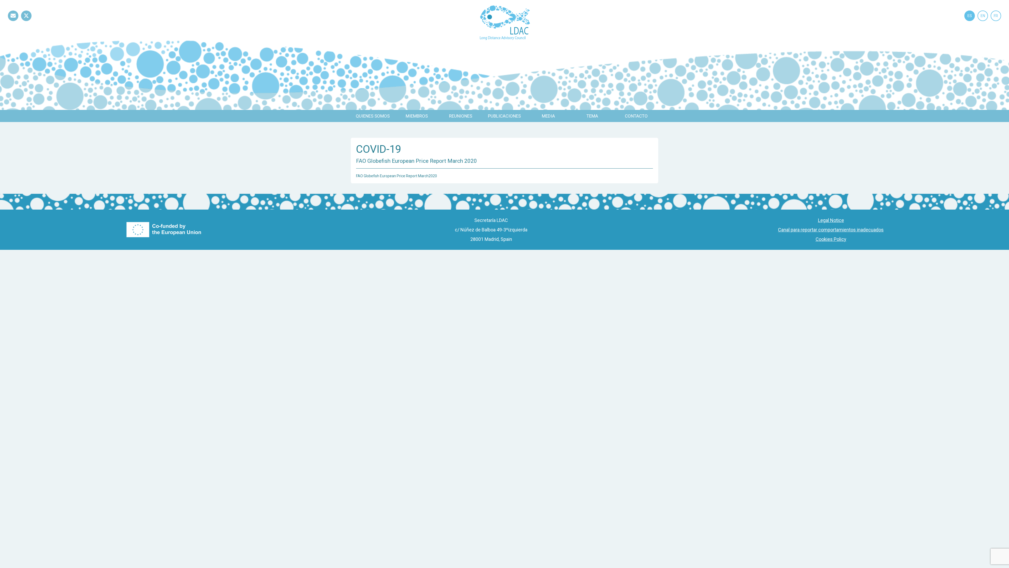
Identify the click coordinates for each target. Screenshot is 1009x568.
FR (996, 16)
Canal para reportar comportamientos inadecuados (831, 229)
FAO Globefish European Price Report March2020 (396, 176)
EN (983, 16)
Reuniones (460, 116)
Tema (592, 116)
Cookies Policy (831, 239)
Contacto (636, 116)
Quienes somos (373, 116)
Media (548, 116)
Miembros (417, 116)
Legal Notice (831, 220)
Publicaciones (504, 116)
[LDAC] (505, 22)
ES (969, 16)
